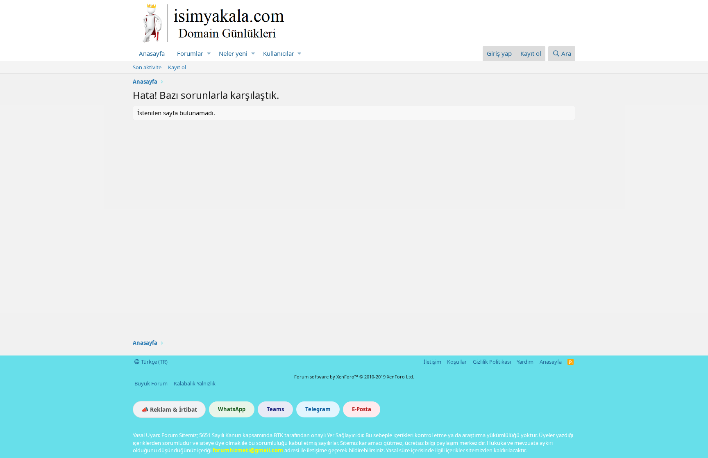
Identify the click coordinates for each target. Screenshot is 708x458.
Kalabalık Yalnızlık (195, 383)
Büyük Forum (151, 383)
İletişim (432, 361)
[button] (209, 53)
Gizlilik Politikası (492, 361)
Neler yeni (233, 53)
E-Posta (361, 409)
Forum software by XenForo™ (354, 377)
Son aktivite (147, 67)
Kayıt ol (177, 67)
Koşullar (457, 361)
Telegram (318, 409)
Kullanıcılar (278, 53)
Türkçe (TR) (154, 361)
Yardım (525, 361)
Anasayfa (152, 53)
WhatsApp (231, 409)
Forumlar (190, 53)
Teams (275, 409)
